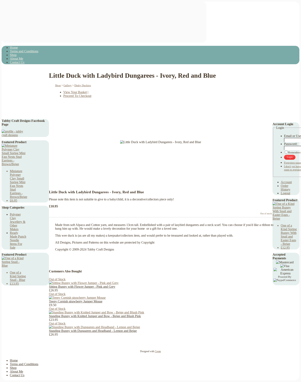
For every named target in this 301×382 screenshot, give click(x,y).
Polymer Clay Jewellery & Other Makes (17, 222)
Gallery (67, 85)
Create (158, 351)
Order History (285, 187)
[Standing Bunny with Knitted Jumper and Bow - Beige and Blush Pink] (96, 312)
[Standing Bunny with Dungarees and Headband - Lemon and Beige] (94, 327)
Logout (285, 193)
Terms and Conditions (24, 51)
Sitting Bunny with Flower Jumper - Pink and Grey (82, 286)
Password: (290, 144)
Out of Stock (57, 279)
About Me (16, 58)
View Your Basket (75, 92)
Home (14, 47)
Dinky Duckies (82, 85)
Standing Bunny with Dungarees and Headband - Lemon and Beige (93, 331)
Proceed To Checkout (77, 96)
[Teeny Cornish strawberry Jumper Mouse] (77, 297)
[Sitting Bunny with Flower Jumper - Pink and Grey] (84, 283)
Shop (13, 55)
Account (286, 182)
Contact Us (17, 62)
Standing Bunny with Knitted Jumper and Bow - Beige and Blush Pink (95, 316)
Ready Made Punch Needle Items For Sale (18, 240)
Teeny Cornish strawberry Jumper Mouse (75, 301)
